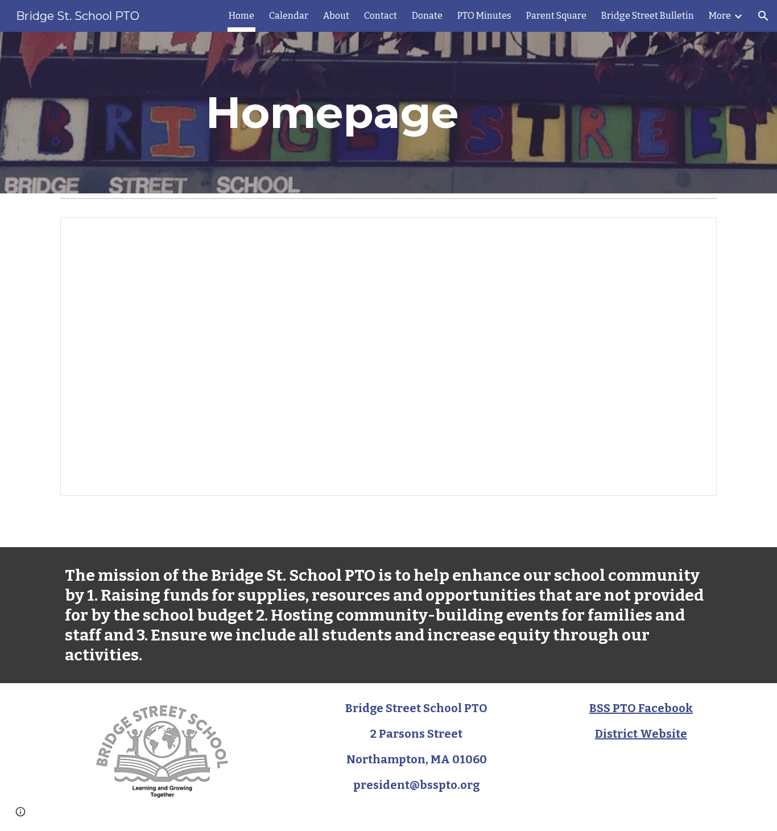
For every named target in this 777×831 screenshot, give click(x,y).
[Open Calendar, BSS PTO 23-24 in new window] (695, 232)
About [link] (336, 15)
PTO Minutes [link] (484, 15)
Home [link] (241, 15)
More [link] (720, 15)
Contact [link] (380, 15)
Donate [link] (427, 15)
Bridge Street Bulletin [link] (647, 15)
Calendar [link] (288, 15)
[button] (763, 16)
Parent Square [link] (556, 15)
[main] (332, 112)
